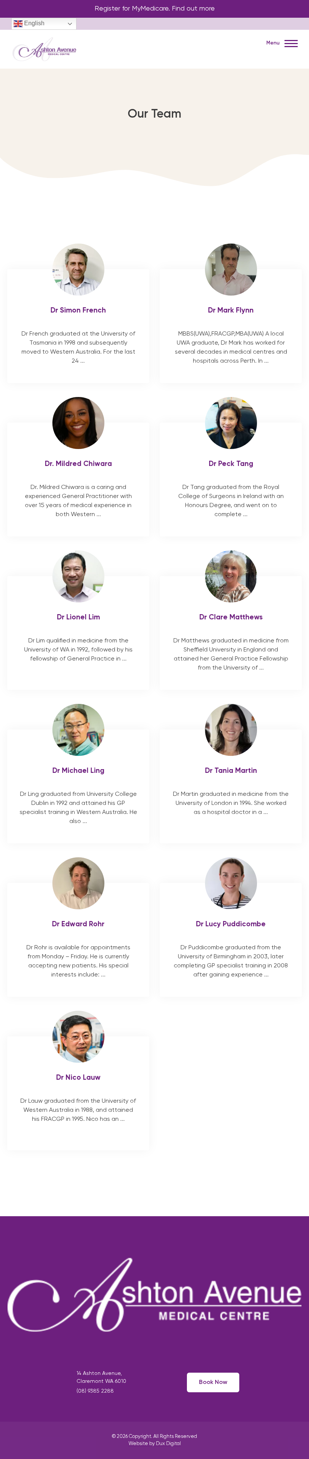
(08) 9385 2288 (95, 1391)
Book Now (213, 1382)
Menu (273, 43)
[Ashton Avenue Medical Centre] (44, 48)
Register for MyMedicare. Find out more (155, 8)
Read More (78, 326)
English (33, 23)
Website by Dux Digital (154, 1443)
